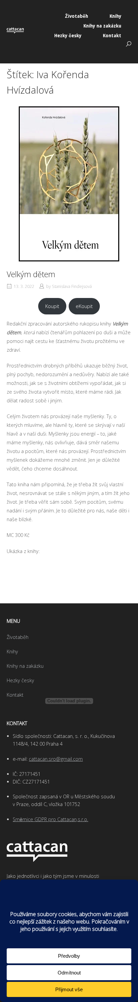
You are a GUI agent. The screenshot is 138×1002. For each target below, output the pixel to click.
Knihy (115, 16)
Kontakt (112, 35)
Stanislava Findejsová (72, 286)
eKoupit (84, 306)
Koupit (52, 306)
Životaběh (76, 16)
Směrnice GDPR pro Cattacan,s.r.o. (50, 819)
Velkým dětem (31, 274)
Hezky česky (67, 35)
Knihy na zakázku (102, 26)
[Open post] (69, 183)
